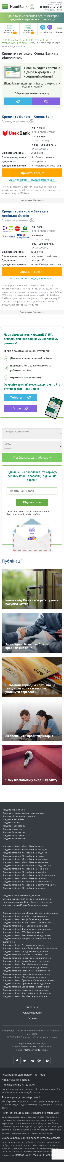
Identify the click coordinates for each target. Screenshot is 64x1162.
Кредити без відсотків (14, 838)
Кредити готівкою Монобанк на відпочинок (25, 954)
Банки (18, 40)
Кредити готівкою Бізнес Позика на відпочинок (27, 922)
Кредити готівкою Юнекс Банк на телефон (25, 871)
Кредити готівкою (8, 31)
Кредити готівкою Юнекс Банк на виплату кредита (29, 884)
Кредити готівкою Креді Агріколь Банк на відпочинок (30, 948)
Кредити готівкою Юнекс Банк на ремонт (24, 878)
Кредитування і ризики (16, 1079)
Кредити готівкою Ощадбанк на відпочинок (25, 951)
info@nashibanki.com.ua (35, 1049)
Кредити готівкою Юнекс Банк (27, 42)
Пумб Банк (38, 1154)
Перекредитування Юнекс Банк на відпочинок (27, 902)
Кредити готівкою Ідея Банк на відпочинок (25, 916)
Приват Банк (23, 1154)
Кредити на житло (12, 828)
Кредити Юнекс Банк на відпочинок (21, 895)
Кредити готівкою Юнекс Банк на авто (23, 846)
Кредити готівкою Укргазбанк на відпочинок (26, 989)
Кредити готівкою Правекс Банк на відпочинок (27, 983)
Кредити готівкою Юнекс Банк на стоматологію (27, 881)
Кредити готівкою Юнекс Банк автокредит (25, 849)
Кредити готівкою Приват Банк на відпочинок (27, 957)
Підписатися (32, 502)
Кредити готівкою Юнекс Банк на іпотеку (24, 855)
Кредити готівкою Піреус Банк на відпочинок (26, 973)
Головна (7, 40)
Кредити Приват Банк (14, 809)
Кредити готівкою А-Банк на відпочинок (23, 944)
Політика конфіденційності (18, 1085)
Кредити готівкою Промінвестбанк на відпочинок (29, 980)
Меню (59, 32)
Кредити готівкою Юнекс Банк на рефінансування (29, 875)
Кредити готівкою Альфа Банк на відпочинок (26, 919)
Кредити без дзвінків (14, 835)
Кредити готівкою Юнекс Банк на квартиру (25, 859)
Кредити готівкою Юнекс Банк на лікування (26, 862)
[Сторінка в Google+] (39, 1060)
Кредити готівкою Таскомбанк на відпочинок (26, 970)
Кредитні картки (28, 31)
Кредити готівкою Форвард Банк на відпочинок (27, 928)
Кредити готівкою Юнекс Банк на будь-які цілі (27, 865)
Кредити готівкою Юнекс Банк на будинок (25, 852)
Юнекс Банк (32, 40)
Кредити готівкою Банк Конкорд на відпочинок (27, 935)
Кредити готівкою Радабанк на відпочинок (25, 996)
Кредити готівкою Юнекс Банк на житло (24, 887)
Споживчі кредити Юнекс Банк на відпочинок (27, 898)
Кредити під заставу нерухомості (20, 816)
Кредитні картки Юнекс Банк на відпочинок (26, 905)
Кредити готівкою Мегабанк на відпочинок (25, 967)
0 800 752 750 (51, 7)
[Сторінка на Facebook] (17, 1060)
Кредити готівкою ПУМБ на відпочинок (23, 932)
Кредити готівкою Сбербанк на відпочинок (25, 977)
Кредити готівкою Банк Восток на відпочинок (26, 986)
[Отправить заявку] (16, 133)
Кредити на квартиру (14, 825)
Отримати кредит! (32, 173)
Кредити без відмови (14, 832)
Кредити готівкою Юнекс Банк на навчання (26, 868)
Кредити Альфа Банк (13, 819)
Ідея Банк (51, 1154)
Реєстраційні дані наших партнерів (24, 1074)
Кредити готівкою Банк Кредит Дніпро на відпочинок (30, 912)
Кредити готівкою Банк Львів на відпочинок (26, 964)
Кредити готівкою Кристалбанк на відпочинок (27, 993)
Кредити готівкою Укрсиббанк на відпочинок (26, 961)
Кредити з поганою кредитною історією (23, 812)
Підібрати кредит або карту (32, 458)
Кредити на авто (11, 822)
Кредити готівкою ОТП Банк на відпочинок (25, 925)
